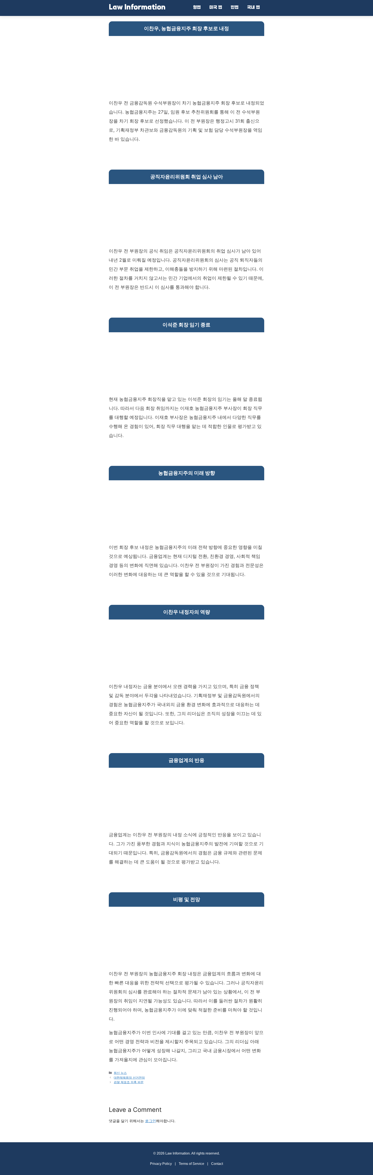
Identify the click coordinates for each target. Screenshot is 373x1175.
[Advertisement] (186, 68)
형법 (197, 8)
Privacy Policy (161, 1164)
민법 (235, 8)
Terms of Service (191, 1164)
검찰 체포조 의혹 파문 (129, 1082)
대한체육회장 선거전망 (129, 1077)
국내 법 (253, 8)
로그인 (150, 1121)
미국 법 (215, 8)
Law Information (137, 7)
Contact (217, 1164)
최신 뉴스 (120, 1073)
